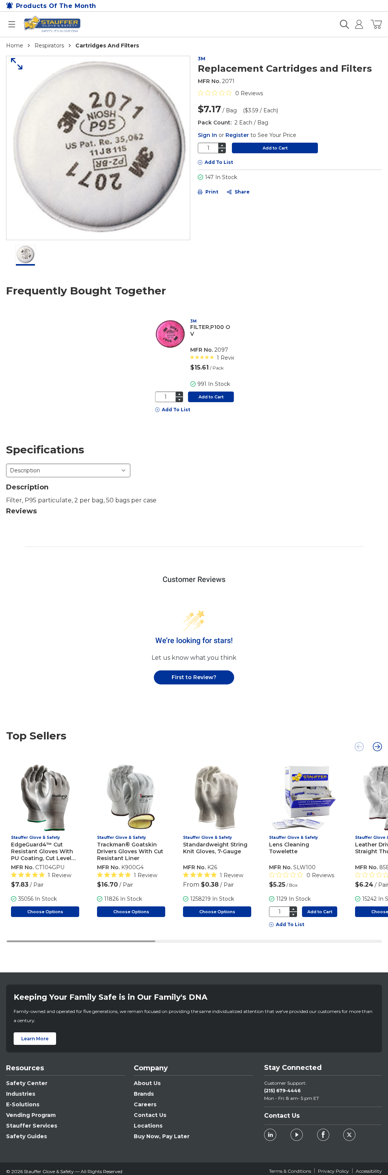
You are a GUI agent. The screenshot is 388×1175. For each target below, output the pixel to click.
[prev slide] (359, 746)
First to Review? (194, 677)
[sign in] (356, 24)
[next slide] (377, 746)
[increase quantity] (222, 145)
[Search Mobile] (344, 24)
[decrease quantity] (222, 150)
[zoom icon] (14, 64)
